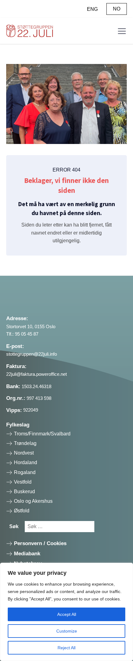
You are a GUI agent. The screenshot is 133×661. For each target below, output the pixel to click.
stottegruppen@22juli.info (31, 354)
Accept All (66, 614)
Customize (66, 631)
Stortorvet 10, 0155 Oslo (30, 326)
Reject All (66, 647)
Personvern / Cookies (40, 543)
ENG (92, 9)
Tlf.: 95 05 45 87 (22, 334)
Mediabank (27, 554)
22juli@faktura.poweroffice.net (36, 374)
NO (116, 8)
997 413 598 (39, 398)
